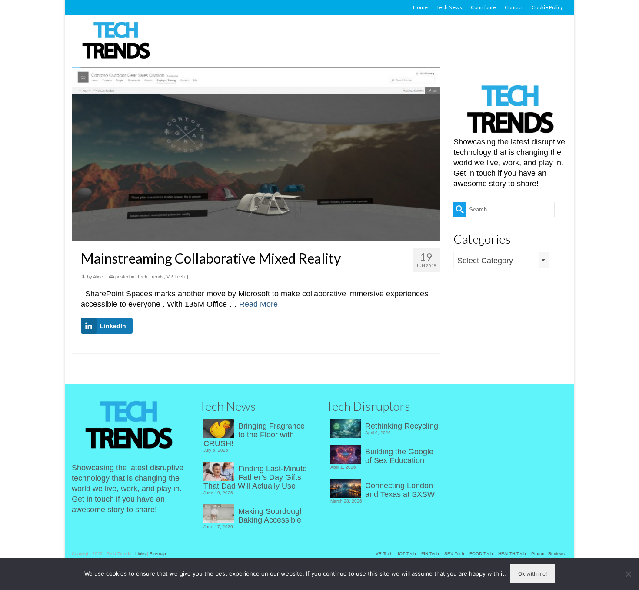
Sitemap (158, 553)
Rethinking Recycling (401, 426)
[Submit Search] (459, 209)
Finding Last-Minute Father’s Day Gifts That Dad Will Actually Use (255, 477)
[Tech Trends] (116, 41)
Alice (98, 276)
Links (140, 553)
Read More (258, 304)
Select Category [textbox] (485, 260)
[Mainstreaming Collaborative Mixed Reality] (256, 154)
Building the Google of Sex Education (399, 456)
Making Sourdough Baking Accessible (271, 515)
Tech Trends (150, 276)
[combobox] (501, 260)
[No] (628, 574)
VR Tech (175, 276)
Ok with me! (532, 573)
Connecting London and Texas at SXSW (400, 490)
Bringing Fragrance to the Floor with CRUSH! (254, 435)
